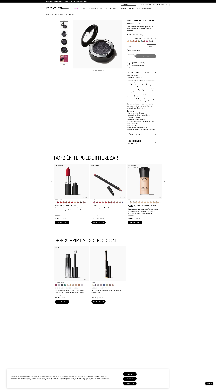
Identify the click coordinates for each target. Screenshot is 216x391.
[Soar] (84, 202)
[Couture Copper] (136, 41)
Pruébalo (151, 46)
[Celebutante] (147, 41)
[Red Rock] (72, 202)
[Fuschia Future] (56, 285)
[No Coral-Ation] (61, 202)
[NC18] (156, 202)
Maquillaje (53, 14)
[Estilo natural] (75, 202)
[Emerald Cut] (142, 41)
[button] (209, 383)
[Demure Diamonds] (98, 285)
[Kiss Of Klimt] (128, 41)
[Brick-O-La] (97, 202)
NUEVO (85, 8)
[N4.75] (148, 202)
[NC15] (145, 202)
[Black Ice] (95, 285)
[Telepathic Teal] (65, 285)
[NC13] (136, 202)
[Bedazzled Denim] (104, 285)
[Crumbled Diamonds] (82, 285)
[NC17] (154, 202)
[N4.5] (142, 202)
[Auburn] (103, 202)
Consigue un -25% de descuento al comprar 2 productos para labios (66, 1)
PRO (138, 8)
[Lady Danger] (63, 202)
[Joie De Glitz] (139, 41)
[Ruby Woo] (58, 202)
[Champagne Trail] (73, 285)
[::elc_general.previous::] (56, 202)
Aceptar (129, 374)
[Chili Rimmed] (108, 202)
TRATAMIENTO (114, 8)
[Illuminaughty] (152, 41)
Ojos (60, 14)
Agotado (146, 56)
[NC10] (131, 202)
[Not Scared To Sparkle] (67, 285)
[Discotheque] (150, 41)
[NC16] (151, 202)
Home (47, 14)
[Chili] (69, 202)
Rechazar (130, 378)
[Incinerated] (144, 41)
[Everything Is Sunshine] (76, 285)
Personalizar (130, 383)
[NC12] (133, 202)
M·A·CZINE (131, 8)
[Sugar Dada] (66, 202)
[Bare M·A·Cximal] (81, 202)
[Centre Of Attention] (111, 202)
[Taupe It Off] (110, 285)
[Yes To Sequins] (131, 41)
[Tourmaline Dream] (62, 285)
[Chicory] (114, 202)
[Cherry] (100, 202)
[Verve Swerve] (78, 202)
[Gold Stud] (92, 285)
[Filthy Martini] (107, 285)
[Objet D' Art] (133, 41)
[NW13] (139, 202)
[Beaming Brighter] (79, 285)
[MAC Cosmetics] (57, 8)
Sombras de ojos (68, 14)
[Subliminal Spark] (113, 285)
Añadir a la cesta (62, 222)
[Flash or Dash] (70, 285)
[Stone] (120, 202)
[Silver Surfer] (59, 285)
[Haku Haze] (101, 285)
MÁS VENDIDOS (94, 8)
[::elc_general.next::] (87, 202)
